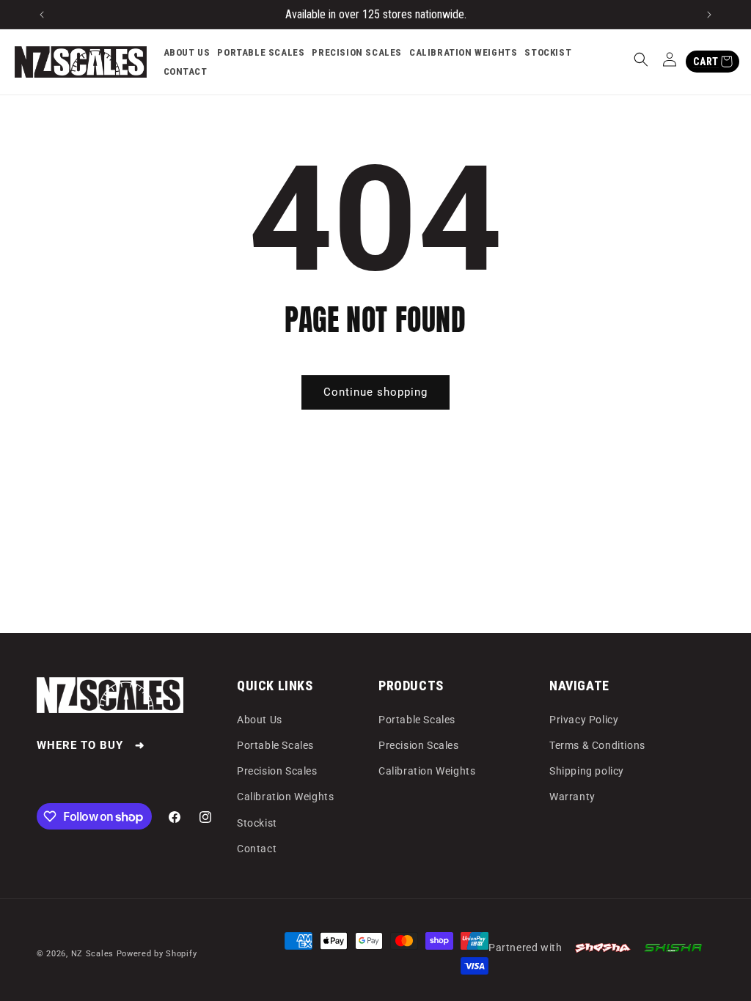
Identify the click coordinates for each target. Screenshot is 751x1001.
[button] (641, 59)
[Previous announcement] (42, 15)
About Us (259, 719)
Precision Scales (277, 771)
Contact (256, 848)
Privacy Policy (583, 719)
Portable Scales (275, 745)
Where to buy (80, 745)
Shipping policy (586, 771)
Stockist (257, 823)
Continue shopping (375, 392)
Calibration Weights (285, 796)
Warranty (572, 796)
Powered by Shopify (157, 953)
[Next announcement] (709, 15)
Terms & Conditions (597, 745)
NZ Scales (92, 953)
